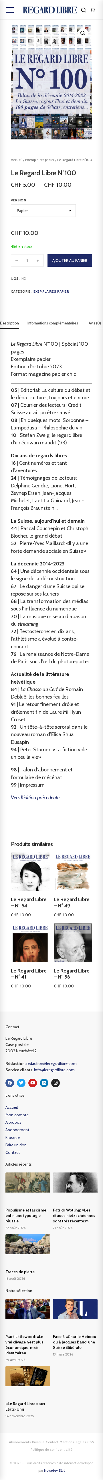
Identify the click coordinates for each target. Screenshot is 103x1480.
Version (18, 200)
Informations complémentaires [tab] (52, 323)
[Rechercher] (84, 10)
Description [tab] (9, 323)
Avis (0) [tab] (95, 323)
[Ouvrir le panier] (92, 10)
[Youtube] (32, 1083)
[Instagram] (55, 1083)
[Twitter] (21, 1083)
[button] (83, 33)
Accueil (16, 159)
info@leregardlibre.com (54, 1069)
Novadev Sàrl (54, 1470)
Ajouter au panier (69, 260)
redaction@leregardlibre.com (51, 1063)
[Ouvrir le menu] (10, 10)
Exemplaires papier (39, 159)
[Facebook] (9, 1083)
